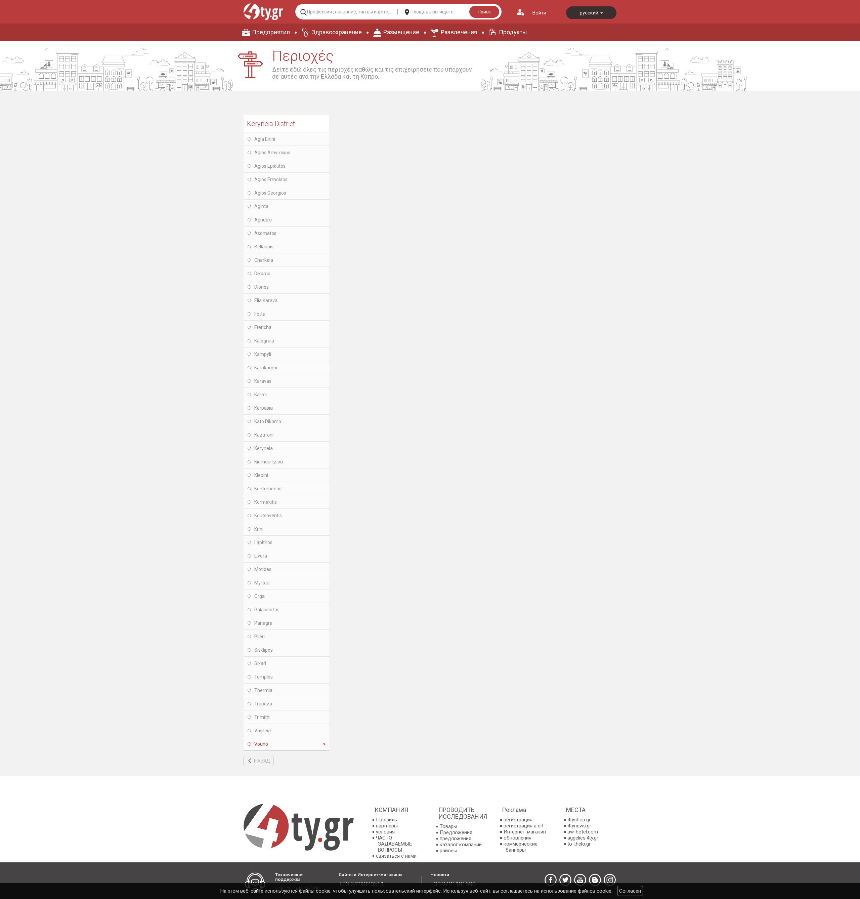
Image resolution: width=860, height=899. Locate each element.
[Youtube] (580, 880)
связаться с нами (396, 856)
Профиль (386, 820)
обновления (517, 838)
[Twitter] (565, 880)
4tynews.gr (579, 826)
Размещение (401, 32)
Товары (448, 826)
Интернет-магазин (525, 832)
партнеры (387, 826)
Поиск (484, 11)
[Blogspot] (595, 880)
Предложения (456, 832)
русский (590, 13)
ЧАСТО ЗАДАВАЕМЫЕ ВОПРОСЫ (394, 844)
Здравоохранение (336, 32)
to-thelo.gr (579, 844)
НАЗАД (262, 761)
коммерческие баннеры (521, 847)
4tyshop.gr (579, 820)
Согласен (630, 891)
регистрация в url (523, 826)
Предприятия (271, 32)
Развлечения (459, 32)
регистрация (518, 820)
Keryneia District (271, 124)
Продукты (513, 32)
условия (385, 832)
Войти (539, 13)
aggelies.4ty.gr (582, 838)
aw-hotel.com (582, 832)
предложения (455, 838)
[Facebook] (551, 880)
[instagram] (610, 880)
